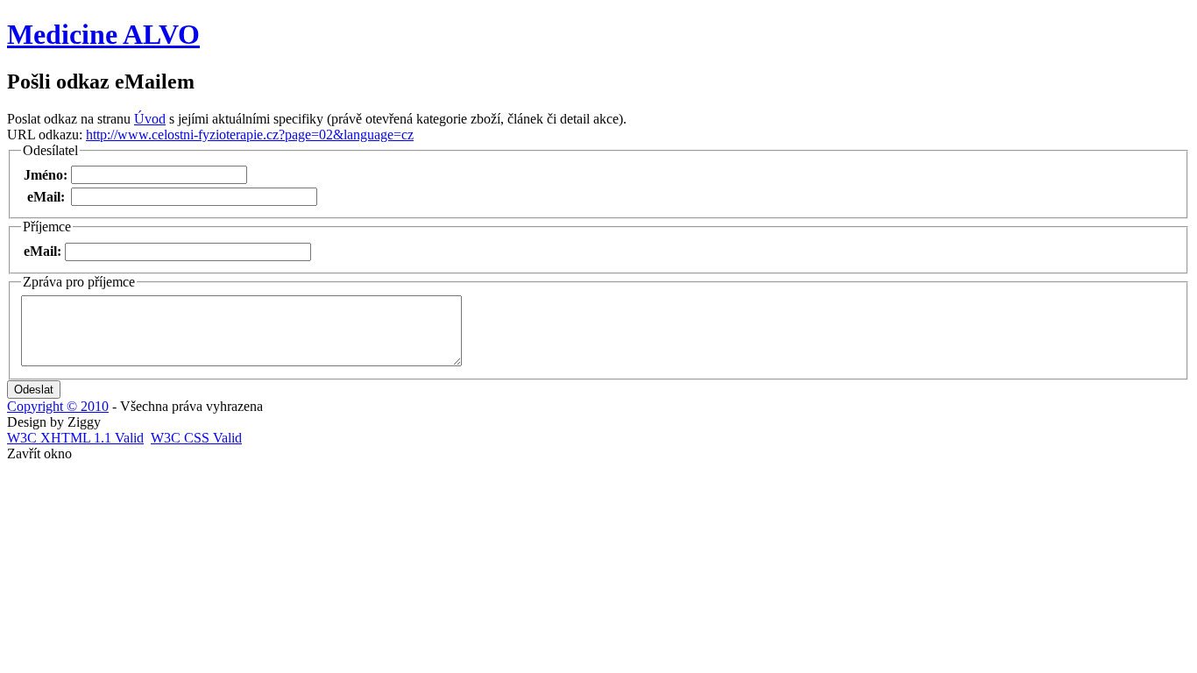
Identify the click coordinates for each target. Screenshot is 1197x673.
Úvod (150, 118)
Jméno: (45, 174)
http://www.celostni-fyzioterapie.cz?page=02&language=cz (250, 134)
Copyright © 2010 (58, 406)
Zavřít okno (39, 453)
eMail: (46, 196)
